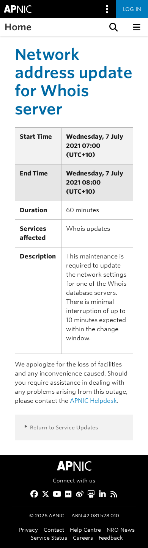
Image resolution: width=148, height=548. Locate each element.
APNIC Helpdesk (93, 400)
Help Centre (85, 529)
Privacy (28, 529)
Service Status (49, 537)
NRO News (121, 529)
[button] (112, 27)
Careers (83, 537)
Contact (54, 529)
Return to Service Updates (64, 427)
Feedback (111, 537)
